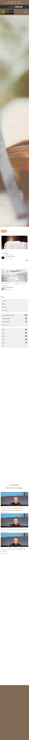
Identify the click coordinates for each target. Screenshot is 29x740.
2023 (14, 339)
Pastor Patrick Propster (14, 315)
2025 (14, 333)
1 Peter (4, 300)
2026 (14, 329)
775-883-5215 (11, 6)
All (2, 346)
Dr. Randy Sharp (14, 318)
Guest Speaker (14, 321)
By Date (4, 231)
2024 (14, 336)
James (3, 304)
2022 (14, 342)
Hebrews (4, 307)
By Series (10, 231)
